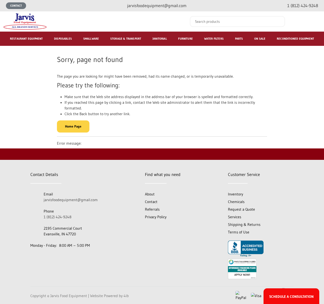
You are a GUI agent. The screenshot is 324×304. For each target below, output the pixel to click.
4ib (126, 295)
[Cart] (315, 21)
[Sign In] (297, 21)
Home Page (73, 126)
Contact (16, 5)
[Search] (278, 21)
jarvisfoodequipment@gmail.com (71, 199)
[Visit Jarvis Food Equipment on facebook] (33, 257)
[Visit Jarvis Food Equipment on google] (46, 257)
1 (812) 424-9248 (57, 216)
